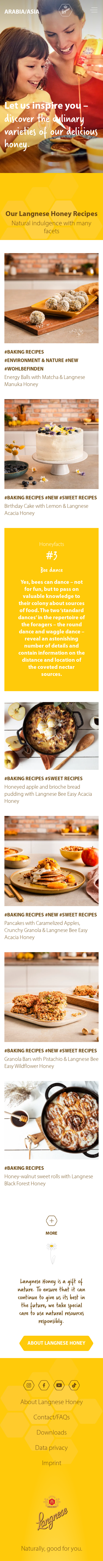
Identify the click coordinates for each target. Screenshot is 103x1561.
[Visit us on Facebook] (44, 1385)
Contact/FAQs (52, 1417)
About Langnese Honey (51, 1402)
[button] (23, 12)
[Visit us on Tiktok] (74, 1385)
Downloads (52, 1433)
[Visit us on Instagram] (29, 1385)
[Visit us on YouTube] (59, 1385)
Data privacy (51, 1448)
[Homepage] (65, 10)
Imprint (51, 1463)
